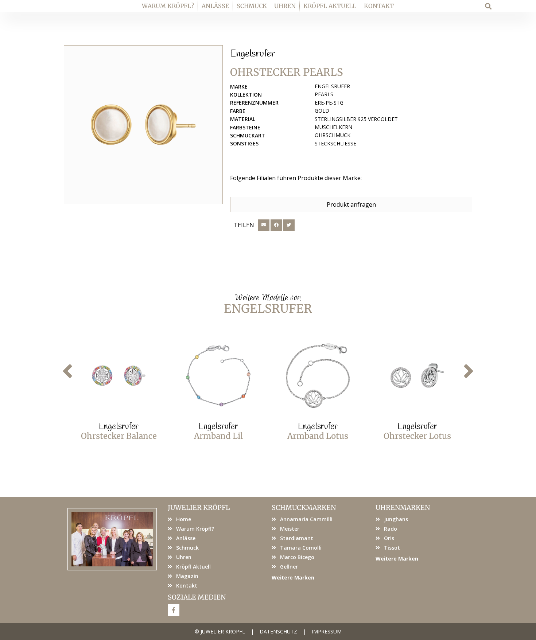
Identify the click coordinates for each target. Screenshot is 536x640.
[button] (488, 6)
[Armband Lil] (218, 375)
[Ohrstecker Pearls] (143, 125)
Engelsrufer (252, 54)
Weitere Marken (293, 577)
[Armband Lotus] (317, 375)
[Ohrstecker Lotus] (417, 375)
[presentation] (67, 371)
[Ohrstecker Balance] (118, 375)
